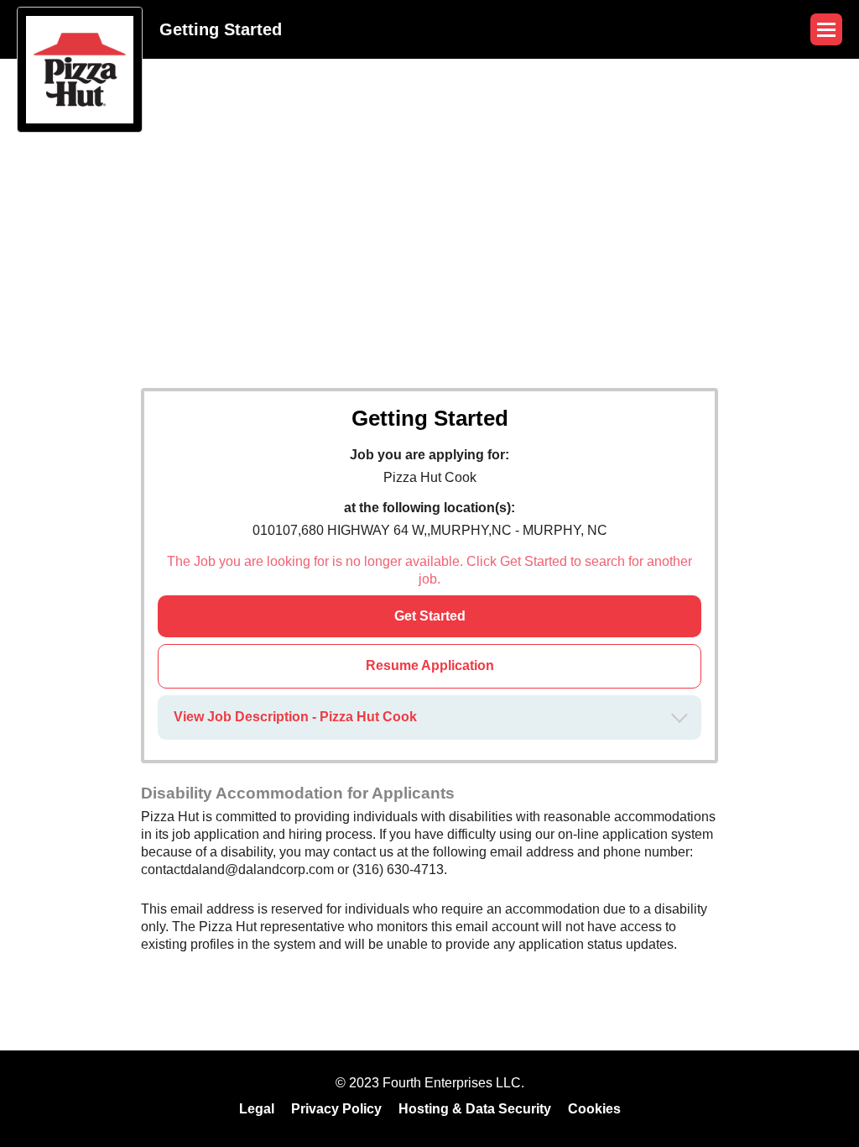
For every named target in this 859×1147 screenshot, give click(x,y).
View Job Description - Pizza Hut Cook (295, 717)
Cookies (594, 1109)
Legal (256, 1109)
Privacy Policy (336, 1109)
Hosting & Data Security (474, 1109)
